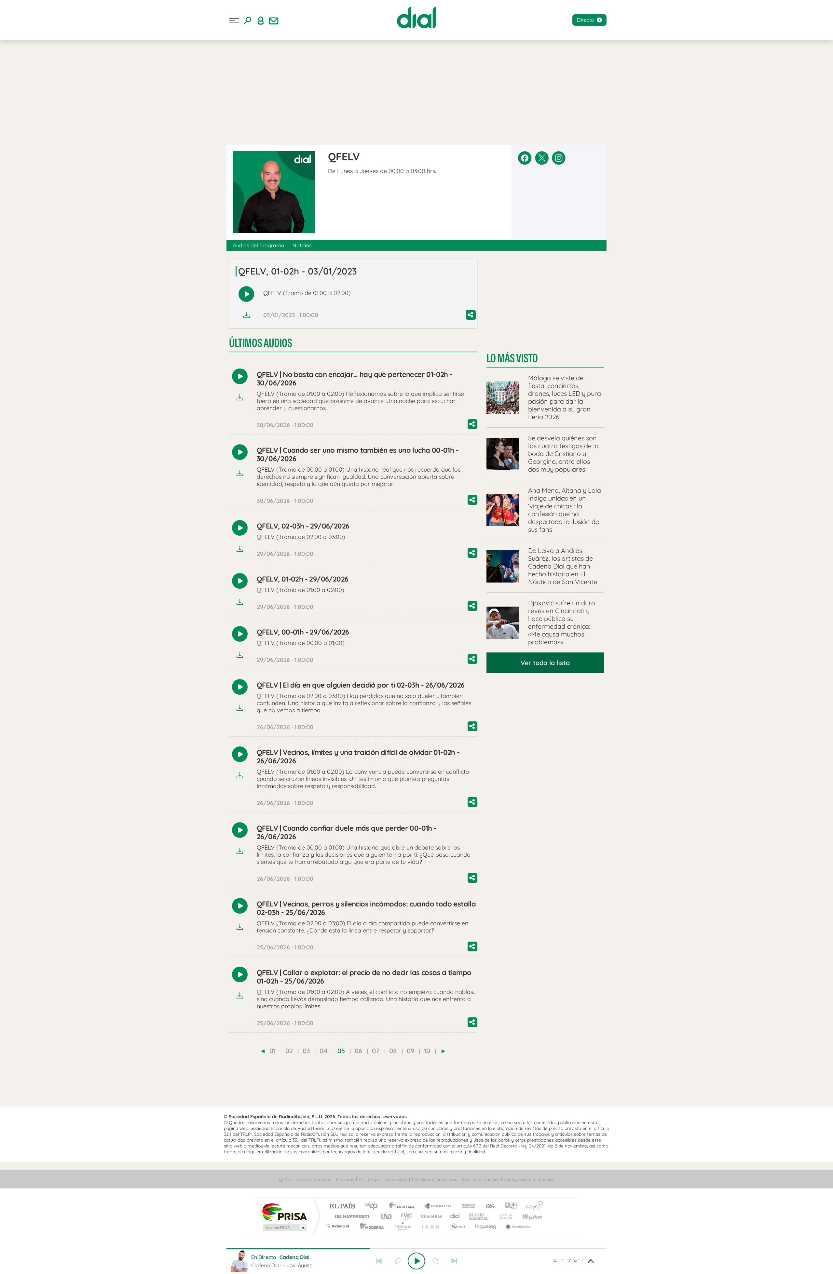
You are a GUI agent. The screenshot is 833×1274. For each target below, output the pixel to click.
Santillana (404, 1206)
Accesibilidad (397, 1179)
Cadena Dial (455, 1216)
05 (341, 1051)
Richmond (338, 1226)
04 (324, 1051)
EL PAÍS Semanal (479, 1216)
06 (358, 1051)
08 (393, 1051)
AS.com (487, 1206)
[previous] (263, 1051)
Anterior (379, 1261)
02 (289, 1051)
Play (416, 1261)
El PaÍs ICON (430, 1226)
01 (272, 1051)
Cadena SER (466, 1206)
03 (306, 1051)
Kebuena (526, 1216)
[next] (443, 1051)
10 (427, 1051)
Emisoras (345, 1179)
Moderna (370, 1226)
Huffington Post (350, 1216)
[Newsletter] (273, 20)
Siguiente (454, 1261)
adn (508, 1206)
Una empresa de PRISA (284, 1211)
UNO (386, 1216)
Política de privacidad (436, 1179)
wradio (405, 1216)
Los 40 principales (373, 1206)
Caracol (532, 1206)
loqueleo (486, 1226)
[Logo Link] (416, 18)
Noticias (302, 245)
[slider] (416, 1248)
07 (375, 1051)
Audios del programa (258, 245)
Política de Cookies (480, 1179)
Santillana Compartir (438, 1206)
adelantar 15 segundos (435, 1261)
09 (410, 1051)
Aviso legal (369, 1179)
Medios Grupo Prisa (284, 1227)
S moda (457, 1226)
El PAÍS (342, 1206)
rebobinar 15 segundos (397, 1261)
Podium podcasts (402, 1226)
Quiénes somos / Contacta (305, 1179)
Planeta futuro (503, 1216)
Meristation (517, 1226)
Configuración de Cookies (529, 1179)
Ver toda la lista (545, 663)
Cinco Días (430, 1216)
